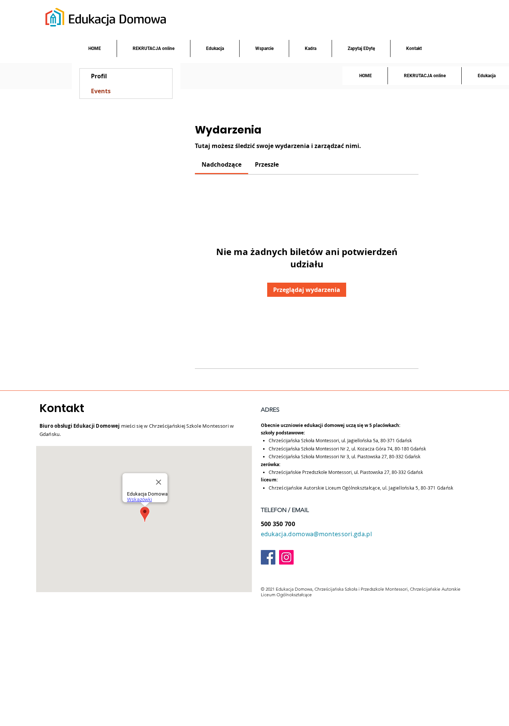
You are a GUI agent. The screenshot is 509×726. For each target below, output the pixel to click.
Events (101, 91)
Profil (99, 76)
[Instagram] (286, 557)
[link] (221, 164)
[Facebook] (268, 557)
